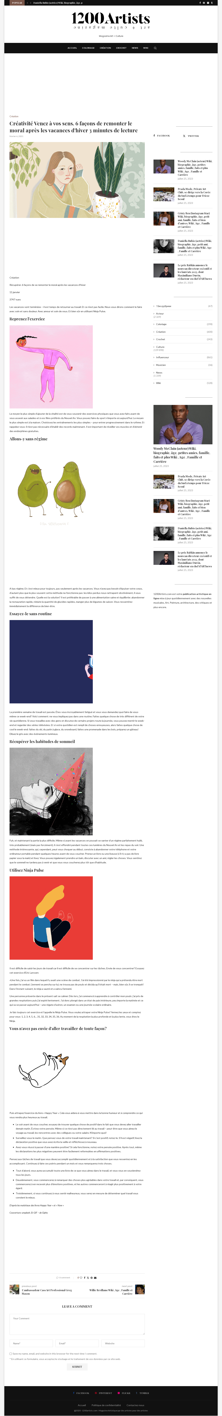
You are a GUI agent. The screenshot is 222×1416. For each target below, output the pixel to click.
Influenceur (184, 357)
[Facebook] (200, 3)
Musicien (184, 364)
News (135, 48)
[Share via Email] (95, 1277)
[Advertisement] (77, 89)
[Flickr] (208, 3)
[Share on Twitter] (88, 1277)
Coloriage (88, 48)
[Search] (155, 48)
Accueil (72, 48)
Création (105, 48)
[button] (27, 3)
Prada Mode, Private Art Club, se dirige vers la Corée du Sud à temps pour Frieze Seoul (194, 194)
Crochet (121, 48)
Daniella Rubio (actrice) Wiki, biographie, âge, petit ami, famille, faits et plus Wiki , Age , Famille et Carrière (195, 246)
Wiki (145, 48)
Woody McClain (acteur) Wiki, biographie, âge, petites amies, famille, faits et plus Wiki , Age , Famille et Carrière (195, 168)
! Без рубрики (184, 306)
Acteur (160, 313)
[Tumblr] (211, 3)
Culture (160, 346)
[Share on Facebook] (84, 1277)
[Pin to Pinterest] (92, 1277)
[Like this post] (81, 1277)
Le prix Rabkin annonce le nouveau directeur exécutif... (61, 2)
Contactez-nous (135, 1405)
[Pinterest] (204, 3)
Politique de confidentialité (106, 1405)
